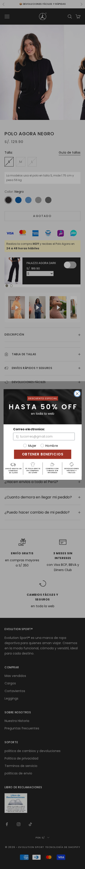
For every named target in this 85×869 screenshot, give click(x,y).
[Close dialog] (77, 394)
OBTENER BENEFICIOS (42, 454)
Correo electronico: (29, 429)
